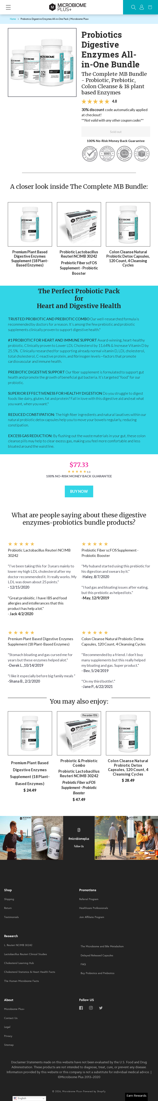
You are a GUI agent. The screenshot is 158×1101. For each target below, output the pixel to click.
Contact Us (10, 1018)
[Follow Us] (15, 839)
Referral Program (88, 899)
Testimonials (11, 917)
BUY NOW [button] (79, 491)
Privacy (8, 1036)
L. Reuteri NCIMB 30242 (18, 945)
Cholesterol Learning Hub (19, 963)
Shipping (9, 899)
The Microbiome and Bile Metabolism (102, 946)
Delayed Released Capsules (97, 955)
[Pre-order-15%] (79, 733)
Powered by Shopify (94, 1091)
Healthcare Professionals (93, 908)
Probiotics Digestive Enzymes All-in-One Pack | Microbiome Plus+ (55, 19)
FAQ (83, 964)
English (21, 1098)
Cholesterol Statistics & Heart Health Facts (29, 972)
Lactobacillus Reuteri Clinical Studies (25, 954)
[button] (8, 7)
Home (13, 19)
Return (8, 908)
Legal (7, 1027)
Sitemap (9, 1045)
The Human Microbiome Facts (21, 981)
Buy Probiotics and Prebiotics (97, 973)
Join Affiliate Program (91, 917)
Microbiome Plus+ (14, 1009)
